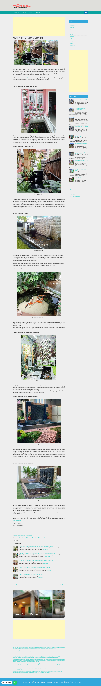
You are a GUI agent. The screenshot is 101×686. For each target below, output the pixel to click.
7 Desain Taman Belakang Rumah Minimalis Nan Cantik (31, 574)
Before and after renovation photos (76, 198)
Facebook (22, 537)
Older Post (62, 585)
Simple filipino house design (75, 196)
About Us (71, 189)
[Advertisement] (39, 26)
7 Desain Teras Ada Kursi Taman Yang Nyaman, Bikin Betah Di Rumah (34, 567)
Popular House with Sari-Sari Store (81, 118)
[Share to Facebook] (18, 540)
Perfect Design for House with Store (81, 99)
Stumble (41, 537)
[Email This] (14, 540)
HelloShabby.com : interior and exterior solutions (48, 681)
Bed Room (24, 12)
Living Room (16, 12)
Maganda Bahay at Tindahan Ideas (81, 160)
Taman (15, 535)
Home (39, 585)
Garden (71, 38)
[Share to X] (16, 540)
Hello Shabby (68, 681)
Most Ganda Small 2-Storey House (81, 143)
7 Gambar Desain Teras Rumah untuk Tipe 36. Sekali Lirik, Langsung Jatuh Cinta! (37, 553)
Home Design (72, 25)
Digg (46, 537)
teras (24, 535)
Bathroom (31, 12)
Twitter (28, 537)
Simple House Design (76, 682)
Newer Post (15, 585)
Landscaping (72, 45)
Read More (45, 549)
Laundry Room (72, 41)
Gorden (71, 43)
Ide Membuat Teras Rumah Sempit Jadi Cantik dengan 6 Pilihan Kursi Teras (36, 560)
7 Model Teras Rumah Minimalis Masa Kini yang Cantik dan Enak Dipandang (36, 546)
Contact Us (72, 191)
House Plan (72, 27)
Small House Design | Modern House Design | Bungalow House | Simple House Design (53, 682)
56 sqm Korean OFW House (27, 614)
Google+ (35, 537)
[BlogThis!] (15, 540)
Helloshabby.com (17, 68)
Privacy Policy (72, 194)
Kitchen (38, 12)
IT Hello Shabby (27, 682)
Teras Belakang (29, 535)
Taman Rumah (20, 535)
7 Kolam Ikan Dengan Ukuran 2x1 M (29, 38)
